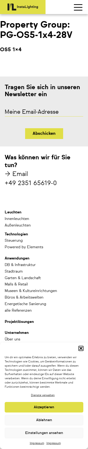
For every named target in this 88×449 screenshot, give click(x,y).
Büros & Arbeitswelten (24, 297)
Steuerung (14, 241)
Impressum (37, 443)
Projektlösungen (19, 322)
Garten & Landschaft (23, 278)
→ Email (16, 174)
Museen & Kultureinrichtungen (31, 291)
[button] (81, 348)
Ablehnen (44, 420)
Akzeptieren (44, 407)
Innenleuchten (17, 219)
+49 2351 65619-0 (31, 183)
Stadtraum (14, 272)
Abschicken (44, 133)
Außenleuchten (18, 225)
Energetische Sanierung (25, 304)
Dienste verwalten (43, 395)
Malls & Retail (16, 284)
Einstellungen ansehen (44, 433)
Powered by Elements (24, 247)
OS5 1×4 (11, 49)
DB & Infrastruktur (20, 265)
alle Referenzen (18, 311)
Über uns (12, 339)
